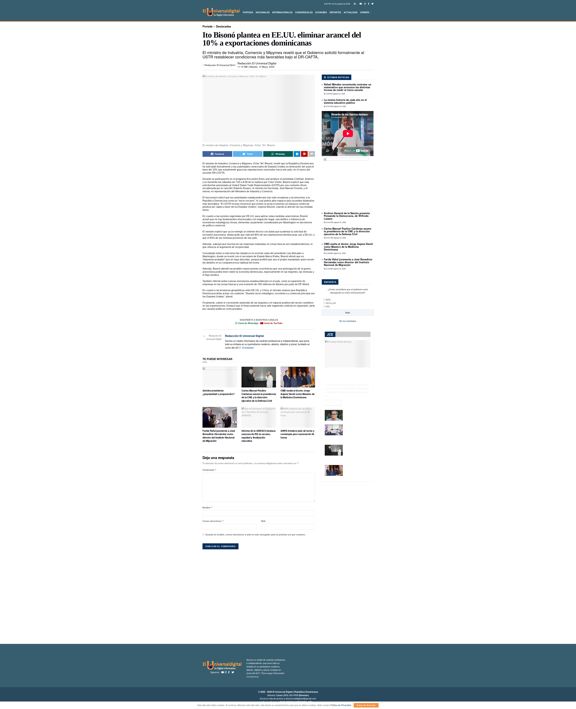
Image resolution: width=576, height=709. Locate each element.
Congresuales (304, 12)
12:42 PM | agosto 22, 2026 (336, 222)
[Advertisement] (288, 595)
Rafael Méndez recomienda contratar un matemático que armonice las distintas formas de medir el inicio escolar (347, 87)
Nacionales (263, 12)
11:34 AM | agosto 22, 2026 (336, 269)
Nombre (207, 507)
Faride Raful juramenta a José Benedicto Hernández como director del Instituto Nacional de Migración (218, 436)
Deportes (335, 12)
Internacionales (282, 12)
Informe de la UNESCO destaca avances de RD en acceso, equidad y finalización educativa (259, 436)
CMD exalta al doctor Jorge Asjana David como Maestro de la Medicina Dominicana (297, 394)
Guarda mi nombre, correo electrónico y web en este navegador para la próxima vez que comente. (256, 534)
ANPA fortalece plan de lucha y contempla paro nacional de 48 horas (297, 434)
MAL (328, 306)
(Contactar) (248, 347)
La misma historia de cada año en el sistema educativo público (345, 101)
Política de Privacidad (341, 705)
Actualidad (350, 12)
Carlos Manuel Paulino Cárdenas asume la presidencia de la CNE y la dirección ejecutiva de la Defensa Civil (259, 395)
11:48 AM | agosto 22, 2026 (336, 253)
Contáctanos (252, 676)
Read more (333, 402)
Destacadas (223, 26)
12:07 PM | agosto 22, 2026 (336, 238)
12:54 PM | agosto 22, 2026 (336, 106)
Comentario (209, 469)
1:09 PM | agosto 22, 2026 (335, 94)
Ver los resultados (347, 320)
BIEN (328, 299)
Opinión (364, 12)
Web (263, 520)
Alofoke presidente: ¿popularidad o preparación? (218, 392)
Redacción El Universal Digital (256, 63)
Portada (248, 12)
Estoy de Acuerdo (366, 705)
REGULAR (331, 303)
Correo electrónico (213, 520)
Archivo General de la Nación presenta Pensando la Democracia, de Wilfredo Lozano (347, 215)
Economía (321, 12)
